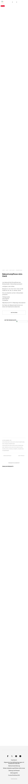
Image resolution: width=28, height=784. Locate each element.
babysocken (12, 445)
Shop (7, 270)
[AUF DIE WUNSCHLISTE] (6, 582)
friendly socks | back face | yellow (18, 586)
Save (3, 6)
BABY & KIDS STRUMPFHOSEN (18, 441)
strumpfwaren (5, 450)
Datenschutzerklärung (14, 765)
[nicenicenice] (22, 379)
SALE (3, 443)
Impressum (14, 760)
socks (7, 448)
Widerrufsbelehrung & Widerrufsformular (14, 768)
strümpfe (15, 448)
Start (3, 270)
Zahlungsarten (14, 773)
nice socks (13, 447)
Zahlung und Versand (14, 770)
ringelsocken (19, 447)
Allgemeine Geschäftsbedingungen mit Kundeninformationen (14, 763)
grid (10, 447)
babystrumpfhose (19, 445)
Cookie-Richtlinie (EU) (14, 775)
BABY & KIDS (12, 270)
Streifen (11, 448)
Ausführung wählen (5, 588)
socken (4, 448)
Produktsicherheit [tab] (14, 462)
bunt (3, 447)
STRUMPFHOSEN (19, 270)
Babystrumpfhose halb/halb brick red (13, 584)
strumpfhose (20, 448)
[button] (11, 2)
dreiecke (7, 447)
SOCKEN (6, 443)
